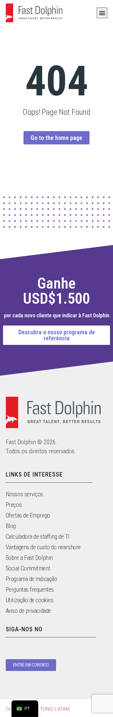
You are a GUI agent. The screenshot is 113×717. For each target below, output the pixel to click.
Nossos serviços (24, 494)
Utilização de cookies (29, 600)
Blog (11, 526)
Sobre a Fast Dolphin (29, 557)
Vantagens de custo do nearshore (43, 547)
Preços (13, 504)
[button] (102, 13)
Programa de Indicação (31, 579)
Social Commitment (28, 568)
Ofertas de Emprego (28, 515)
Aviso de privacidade (28, 610)
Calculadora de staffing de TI (38, 536)
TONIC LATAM (55, 709)
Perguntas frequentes (30, 589)
